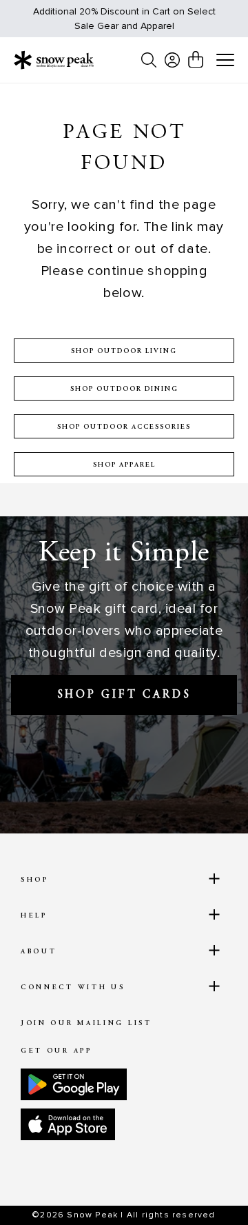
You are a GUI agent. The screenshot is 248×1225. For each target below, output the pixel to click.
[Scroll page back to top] (207, 1191)
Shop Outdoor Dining (124, 389)
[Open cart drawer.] (195, 59)
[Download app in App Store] (68, 1124)
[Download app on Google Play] (74, 1084)
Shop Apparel (124, 465)
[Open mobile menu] (225, 61)
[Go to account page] (172, 60)
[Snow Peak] (54, 60)
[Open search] (148, 60)
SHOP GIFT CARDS (124, 694)
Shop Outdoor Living (124, 351)
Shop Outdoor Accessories (124, 427)
